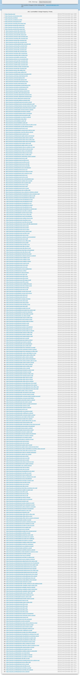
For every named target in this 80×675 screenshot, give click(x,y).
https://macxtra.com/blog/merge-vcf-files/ (16, 270)
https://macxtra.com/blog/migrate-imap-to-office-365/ (19, 602)
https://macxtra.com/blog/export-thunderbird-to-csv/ (19, 203)
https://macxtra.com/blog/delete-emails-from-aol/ (18, 308)
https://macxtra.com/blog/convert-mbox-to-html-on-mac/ (20, 461)
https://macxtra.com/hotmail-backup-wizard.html (17, 91)
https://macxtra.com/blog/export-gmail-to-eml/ (17, 325)
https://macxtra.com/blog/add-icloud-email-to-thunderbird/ (20, 426)
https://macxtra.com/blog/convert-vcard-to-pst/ (17, 263)
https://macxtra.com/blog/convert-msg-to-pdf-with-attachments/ (21, 224)
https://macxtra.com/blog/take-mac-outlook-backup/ (19, 465)
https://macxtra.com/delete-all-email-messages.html (18, 74)
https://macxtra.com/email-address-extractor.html (18, 100)
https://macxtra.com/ (10, 14)
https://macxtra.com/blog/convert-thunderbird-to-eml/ (19, 201)
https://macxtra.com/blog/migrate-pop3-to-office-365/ (19, 317)
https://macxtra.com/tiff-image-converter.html (17, 62)
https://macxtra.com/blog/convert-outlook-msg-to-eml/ (19, 218)
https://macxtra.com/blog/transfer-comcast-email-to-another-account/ (23, 396)
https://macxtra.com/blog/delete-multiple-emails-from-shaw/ (21, 542)
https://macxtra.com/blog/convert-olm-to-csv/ (17, 128)
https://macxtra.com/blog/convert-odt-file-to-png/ (18, 304)
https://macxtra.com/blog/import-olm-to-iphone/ (17, 671)
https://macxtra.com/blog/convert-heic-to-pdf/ (17, 493)
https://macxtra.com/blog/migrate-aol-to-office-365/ (18, 345)
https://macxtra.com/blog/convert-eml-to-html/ (17, 227)
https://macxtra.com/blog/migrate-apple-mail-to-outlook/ (19, 137)
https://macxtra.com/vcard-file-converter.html (17, 61)
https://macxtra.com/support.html (13, 21)
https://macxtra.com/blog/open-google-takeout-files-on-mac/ (21, 420)
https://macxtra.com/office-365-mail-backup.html (18, 92)
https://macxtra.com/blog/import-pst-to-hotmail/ (17, 529)
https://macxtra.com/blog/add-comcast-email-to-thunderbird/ (21, 433)
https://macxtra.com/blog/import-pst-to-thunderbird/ (18, 167)
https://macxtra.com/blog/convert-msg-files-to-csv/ (18, 220)
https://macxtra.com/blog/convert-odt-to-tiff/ (17, 306)
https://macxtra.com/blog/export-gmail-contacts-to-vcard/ (20, 503)
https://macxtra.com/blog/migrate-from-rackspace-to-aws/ (20, 505)
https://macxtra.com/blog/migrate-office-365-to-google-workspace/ (22, 518)
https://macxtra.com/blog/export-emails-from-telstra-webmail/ (21, 632)
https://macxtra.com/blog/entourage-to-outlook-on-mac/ (20, 439)
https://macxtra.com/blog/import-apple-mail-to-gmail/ (19, 445)
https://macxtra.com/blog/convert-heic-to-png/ (17, 287)
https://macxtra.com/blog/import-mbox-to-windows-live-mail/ (21, 476)
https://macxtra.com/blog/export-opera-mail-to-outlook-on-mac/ (21, 623)
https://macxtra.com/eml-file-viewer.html (15, 31)
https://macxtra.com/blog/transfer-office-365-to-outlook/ (20, 381)
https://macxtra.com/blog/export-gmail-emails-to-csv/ (19, 328)
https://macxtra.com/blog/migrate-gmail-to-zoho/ (18, 405)
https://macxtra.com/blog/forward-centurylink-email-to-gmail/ (20, 107)
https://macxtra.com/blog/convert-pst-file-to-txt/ (17, 160)
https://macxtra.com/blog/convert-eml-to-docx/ (17, 441)
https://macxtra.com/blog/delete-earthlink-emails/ (18, 533)
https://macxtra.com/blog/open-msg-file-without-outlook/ (19, 132)
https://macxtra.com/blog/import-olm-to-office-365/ (18, 190)
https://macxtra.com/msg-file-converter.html (16, 46)
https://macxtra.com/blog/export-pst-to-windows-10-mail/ (20, 523)
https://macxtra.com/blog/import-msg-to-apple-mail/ (19, 475)
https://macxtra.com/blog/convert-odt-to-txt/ (17, 295)
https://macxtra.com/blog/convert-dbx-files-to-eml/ (18, 248)
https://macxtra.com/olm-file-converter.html (16, 42)
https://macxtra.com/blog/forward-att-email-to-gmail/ (19, 402)
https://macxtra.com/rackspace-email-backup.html (18, 85)
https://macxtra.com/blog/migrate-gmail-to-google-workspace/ (21, 403)
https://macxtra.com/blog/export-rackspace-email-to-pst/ (20, 628)
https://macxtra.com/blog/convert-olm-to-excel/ (17, 469)
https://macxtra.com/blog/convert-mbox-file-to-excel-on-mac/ (21, 450)
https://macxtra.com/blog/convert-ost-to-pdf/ (17, 239)
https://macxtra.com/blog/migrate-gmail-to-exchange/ (19, 113)
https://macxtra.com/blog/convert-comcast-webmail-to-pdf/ (20, 104)
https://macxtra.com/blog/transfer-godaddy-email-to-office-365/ (21, 585)
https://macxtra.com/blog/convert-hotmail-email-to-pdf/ (19, 375)
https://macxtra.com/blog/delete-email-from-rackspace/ (19, 544)
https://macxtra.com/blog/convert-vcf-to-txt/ (16, 267)
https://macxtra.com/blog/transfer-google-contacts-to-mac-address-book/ (24, 583)
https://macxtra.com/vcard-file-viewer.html (16, 34)
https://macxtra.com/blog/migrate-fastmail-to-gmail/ (18, 581)
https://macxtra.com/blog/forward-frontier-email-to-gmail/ (20, 598)
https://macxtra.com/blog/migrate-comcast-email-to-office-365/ (21, 106)
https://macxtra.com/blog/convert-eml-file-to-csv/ (18, 666)
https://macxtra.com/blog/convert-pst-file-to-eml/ (17, 162)
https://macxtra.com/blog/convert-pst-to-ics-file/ (18, 458)
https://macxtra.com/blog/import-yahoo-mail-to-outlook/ (19, 357)
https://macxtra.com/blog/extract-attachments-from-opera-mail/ (21, 561)
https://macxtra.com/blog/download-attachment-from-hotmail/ (21, 568)
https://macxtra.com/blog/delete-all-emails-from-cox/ (19, 649)
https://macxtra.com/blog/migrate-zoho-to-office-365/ (19, 366)
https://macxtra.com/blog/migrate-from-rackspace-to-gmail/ (20, 347)
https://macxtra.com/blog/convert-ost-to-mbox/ (17, 484)
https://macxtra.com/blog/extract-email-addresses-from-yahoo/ (21, 385)
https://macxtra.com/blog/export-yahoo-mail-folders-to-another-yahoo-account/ (25, 448)
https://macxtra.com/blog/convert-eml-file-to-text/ (18, 482)
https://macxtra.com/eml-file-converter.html (16, 47)
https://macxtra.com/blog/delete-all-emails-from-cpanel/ (20, 536)
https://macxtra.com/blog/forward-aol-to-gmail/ (17, 338)
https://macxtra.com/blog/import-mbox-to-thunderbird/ (19, 150)
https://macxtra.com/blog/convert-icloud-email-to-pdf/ (19, 422)
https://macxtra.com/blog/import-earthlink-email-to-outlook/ (20, 549)
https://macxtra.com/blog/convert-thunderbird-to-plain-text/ (20, 197)
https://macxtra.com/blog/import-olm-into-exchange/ (19, 619)
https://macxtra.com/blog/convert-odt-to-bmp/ (17, 302)
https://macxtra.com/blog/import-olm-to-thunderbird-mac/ (20, 179)
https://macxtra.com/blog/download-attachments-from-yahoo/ (21, 566)
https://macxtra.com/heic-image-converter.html (17, 66)
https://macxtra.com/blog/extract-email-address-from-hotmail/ (21, 579)
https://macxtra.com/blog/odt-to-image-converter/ (18, 298)
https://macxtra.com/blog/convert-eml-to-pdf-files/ (18, 555)
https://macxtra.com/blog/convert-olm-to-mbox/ (17, 467)
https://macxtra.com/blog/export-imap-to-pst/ (17, 600)
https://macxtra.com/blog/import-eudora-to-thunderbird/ (19, 613)
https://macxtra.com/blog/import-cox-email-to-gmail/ (19, 437)
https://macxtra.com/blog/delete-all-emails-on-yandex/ (19, 540)
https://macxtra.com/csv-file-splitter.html (15, 70)
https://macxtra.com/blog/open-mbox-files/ (16, 119)
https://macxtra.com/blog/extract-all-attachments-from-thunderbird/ (22, 563)
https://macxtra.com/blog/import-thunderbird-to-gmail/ (19, 205)
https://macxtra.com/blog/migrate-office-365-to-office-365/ (20, 514)
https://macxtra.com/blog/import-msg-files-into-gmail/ (19, 222)
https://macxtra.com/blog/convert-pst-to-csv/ (16, 169)
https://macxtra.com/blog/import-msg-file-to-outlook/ (19, 210)
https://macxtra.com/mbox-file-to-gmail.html (16, 53)
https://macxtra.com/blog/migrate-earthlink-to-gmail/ (19, 548)
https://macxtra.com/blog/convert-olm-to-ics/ (16, 175)
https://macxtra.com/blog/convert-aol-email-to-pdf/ (18, 115)
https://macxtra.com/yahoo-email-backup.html (17, 87)
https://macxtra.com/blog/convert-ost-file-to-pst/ (18, 233)
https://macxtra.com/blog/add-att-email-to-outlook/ (18, 111)
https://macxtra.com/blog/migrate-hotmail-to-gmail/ (18, 372)
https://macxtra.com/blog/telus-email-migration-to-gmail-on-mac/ (22, 551)
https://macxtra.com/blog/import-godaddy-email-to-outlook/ (20, 587)
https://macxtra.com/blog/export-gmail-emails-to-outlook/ (20, 330)
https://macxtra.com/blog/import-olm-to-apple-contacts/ (19, 463)
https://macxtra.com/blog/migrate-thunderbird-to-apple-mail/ (21, 638)
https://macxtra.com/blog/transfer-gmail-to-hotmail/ (18, 407)
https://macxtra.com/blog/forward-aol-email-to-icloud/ (19, 102)
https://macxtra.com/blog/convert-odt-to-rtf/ (16, 297)
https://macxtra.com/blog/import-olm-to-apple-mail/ (18, 182)
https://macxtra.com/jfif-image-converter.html (17, 64)
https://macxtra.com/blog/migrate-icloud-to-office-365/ (19, 593)
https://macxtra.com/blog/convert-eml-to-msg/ (17, 225)
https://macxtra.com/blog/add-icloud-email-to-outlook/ (19, 428)
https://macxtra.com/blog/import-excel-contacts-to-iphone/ (20, 559)
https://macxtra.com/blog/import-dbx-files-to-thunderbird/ (20, 250)
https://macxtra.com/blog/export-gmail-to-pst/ (17, 501)
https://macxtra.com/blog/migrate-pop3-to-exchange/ (19, 499)
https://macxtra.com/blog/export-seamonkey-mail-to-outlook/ (21, 156)
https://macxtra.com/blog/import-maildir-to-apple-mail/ (19, 490)
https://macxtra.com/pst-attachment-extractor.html (18, 98)
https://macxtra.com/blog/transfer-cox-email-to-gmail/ (19, 411)
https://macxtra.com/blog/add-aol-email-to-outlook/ (18, 342)
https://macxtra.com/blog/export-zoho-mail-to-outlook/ (19, 364)
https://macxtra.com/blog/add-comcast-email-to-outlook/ (19, 109)
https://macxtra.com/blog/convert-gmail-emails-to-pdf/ (19, 336)
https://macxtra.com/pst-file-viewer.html (14, 25)
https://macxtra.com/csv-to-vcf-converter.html (17, 59)
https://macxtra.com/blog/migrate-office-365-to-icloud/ (19, 379)
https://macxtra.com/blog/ (11, 17)
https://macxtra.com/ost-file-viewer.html (14, 27)
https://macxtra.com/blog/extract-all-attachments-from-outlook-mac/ (23, 660)
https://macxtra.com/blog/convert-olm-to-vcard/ (17, 188)
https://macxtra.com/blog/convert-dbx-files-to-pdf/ (18, 252)
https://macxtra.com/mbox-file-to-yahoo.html (17, 55)
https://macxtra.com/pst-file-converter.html (16, 40)
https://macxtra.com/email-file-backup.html (16, 79)
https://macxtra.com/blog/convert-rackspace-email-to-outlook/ (21, 349)
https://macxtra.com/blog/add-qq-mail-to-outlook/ (18, 497)
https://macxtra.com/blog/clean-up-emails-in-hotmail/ (19, 654)
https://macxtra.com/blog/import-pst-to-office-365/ (18, 662)
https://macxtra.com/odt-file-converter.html (16, 68)
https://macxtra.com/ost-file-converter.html (16, 49)
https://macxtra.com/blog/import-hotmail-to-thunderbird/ (20, 508)
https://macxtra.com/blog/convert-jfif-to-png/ (17, 604)
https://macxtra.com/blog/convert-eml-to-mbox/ (17, 229)
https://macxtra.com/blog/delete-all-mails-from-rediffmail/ (20, 538)
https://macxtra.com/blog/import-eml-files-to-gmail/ (18, 668)
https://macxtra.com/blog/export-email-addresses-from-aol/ (20, 578)
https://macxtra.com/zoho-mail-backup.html (16, 89)
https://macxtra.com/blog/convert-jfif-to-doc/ (17, 606)
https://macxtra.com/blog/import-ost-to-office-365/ (18, 240)
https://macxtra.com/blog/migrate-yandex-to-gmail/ (18, 520)
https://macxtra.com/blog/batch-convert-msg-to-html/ (19, 212)
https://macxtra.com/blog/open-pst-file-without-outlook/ (19, 126)
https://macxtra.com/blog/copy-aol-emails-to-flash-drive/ (20, 416)
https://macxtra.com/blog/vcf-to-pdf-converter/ (17, 272)
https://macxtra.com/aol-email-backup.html (16, 83)
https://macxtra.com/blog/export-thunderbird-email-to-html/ (20, 641)
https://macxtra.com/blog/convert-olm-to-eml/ (17, 177)
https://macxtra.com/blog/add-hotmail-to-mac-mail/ (18, 510)
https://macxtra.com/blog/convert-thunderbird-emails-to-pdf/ (20, 195)
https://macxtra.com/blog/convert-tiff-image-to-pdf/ (18, 280)
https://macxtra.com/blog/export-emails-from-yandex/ (19, 418)
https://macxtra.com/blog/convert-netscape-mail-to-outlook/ (20, 615)
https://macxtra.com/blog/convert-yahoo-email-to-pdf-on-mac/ (21, 360)
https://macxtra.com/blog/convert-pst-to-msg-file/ (18, 165)
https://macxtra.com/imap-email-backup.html (17, 76)
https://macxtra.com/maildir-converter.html (16, 57)
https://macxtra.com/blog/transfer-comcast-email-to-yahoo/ (20, 415)
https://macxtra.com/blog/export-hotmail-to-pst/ (17, 512)
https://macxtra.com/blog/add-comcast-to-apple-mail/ (19, 431)
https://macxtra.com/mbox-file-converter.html (17, 38)
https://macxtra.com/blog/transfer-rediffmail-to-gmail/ (19, 630)
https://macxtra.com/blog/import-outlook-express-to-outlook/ (21, 255)
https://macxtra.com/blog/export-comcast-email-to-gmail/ (20, 394)
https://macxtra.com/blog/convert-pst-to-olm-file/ (17, 164)
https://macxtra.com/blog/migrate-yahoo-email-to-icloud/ (20, 362)
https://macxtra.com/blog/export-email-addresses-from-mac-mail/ (22, 388)
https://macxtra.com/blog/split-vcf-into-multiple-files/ (19, 269)
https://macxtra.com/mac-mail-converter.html (17, 36)
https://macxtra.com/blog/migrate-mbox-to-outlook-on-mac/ (20, 147)
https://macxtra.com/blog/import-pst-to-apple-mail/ (18, 527)
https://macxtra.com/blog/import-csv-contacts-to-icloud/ (19, 546)
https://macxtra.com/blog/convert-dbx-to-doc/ (17, 486)
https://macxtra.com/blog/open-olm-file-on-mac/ (18, 658)
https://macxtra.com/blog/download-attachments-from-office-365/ (22, 570)
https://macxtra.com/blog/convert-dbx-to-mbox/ (17, 246)
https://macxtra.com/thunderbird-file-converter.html (18, 44)
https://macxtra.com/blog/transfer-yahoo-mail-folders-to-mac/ (21, 353)
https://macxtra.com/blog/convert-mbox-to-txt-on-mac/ (19, 152)
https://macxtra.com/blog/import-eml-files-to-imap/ (18, 553)
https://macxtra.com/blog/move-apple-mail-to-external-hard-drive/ (22, 446)
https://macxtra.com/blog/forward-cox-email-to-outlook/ (19, 435)
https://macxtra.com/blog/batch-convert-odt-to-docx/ (19, 293)
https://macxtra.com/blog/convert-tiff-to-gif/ (16, 274)
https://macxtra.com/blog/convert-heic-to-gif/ (17, 495)
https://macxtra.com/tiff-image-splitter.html (16, 72)
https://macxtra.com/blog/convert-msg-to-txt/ (17, 617)
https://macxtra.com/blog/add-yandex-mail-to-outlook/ (19, 390)
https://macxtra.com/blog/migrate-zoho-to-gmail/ (18, 368)
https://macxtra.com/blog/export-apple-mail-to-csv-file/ (19, 145)
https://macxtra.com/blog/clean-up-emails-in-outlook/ (19, 656)
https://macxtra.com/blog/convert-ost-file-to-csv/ (18, 244)
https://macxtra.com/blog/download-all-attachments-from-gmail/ (22, 574)
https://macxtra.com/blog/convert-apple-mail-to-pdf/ (18, 143)
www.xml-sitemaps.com (52, 5)
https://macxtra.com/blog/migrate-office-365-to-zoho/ (19, 516)
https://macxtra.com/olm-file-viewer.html (15, 29)
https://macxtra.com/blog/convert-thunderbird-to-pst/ (19, 207)
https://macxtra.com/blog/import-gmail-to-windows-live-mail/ (21, 521)
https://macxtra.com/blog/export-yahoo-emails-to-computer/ (21, 506)
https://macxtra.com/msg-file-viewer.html (16, 32)
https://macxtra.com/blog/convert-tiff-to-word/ (17, 282)
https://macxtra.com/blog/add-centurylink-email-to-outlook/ (20, 400)
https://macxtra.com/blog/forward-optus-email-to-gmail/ (19, 624)
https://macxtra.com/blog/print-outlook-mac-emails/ (18, 454)
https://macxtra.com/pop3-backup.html (15, 77)
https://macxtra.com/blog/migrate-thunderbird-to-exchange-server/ (22, 636)
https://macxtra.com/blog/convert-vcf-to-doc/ (17, 265)
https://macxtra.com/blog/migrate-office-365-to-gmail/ (19, 377)
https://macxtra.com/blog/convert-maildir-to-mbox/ (18, 261)
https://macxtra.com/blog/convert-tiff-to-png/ (17, 276)
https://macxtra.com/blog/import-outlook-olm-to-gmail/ (19, 180)
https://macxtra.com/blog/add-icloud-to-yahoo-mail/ (18, 596)
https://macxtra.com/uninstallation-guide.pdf (16, 122)
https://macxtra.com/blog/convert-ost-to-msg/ (17, 235)
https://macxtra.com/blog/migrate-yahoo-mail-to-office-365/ (20, 355)
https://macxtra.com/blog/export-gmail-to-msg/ (17, 323)
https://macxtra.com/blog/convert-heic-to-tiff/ (17, 289)
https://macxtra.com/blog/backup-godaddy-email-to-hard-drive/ (21, 589)
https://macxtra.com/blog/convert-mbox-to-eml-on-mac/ (19, 149)
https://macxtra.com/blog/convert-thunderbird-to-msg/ (19, 199)
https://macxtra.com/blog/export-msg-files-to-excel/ (18, 473)
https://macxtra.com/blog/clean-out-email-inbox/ (18, 653)
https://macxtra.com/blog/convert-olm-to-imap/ (17, 443)
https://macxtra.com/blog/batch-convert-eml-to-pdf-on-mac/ (20, 130)
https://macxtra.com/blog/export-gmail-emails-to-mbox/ (19, 321)
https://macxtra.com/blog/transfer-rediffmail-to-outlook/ (19, 413)
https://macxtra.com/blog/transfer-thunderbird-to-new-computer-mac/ (23, 194)
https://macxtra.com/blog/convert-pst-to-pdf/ (16, 158)
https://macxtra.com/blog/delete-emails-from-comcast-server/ (21, 531)
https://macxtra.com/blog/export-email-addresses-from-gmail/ (21, 383)
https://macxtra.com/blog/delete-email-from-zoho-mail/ (19, 535)
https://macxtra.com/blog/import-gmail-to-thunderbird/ (19, 327)
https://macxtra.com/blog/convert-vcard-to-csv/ (17, 134)
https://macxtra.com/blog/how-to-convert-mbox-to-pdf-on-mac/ (21, 124)
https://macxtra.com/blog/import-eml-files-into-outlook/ (19, 669)
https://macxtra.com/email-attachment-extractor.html (19, 94)
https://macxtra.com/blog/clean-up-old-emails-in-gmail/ (19, 313)
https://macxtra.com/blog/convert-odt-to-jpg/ (17, 300)
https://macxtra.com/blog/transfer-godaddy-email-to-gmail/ (20, 591)
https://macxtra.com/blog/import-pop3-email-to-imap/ (19, 319)
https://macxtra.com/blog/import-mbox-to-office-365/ (18, 154)
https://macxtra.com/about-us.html (13, 19)
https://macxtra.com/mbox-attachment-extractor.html (19, 96)
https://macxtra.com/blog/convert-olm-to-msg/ (17, 184)
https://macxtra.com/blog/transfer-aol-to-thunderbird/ (19, 343)
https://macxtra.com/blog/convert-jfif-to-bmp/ (17, 611)
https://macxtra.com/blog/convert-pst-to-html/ (17, 456)
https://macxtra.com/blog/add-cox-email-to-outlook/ (18, 117)
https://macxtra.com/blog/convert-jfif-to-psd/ (17, 609)
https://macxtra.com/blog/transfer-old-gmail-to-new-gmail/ (20, 392)
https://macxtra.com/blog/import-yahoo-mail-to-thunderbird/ (20, 358)
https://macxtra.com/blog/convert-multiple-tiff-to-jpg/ (19, 283)
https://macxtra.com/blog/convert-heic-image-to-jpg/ (19, 285)
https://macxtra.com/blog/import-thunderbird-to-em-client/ (20, 471)
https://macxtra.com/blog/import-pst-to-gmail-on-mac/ (19, 173)
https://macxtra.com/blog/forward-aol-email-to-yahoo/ (19, 340)
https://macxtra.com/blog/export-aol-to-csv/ (16, 409)
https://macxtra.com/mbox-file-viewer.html (15, 23)
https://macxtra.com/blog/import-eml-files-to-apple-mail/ (20, 480)
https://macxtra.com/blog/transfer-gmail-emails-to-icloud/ (20, 647)
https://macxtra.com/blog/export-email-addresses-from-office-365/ (22, 387)
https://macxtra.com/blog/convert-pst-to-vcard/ (17, 460)
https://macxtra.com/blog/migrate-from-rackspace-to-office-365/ (22, 351)
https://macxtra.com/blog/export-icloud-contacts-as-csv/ (20, 594)
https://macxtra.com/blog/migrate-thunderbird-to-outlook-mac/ (21, 209)
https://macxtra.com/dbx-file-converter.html (16, 51)
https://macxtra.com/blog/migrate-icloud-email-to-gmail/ (20, 430)
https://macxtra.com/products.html (13, 16)
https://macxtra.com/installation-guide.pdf (16, 121)
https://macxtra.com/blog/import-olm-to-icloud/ (17, 664)
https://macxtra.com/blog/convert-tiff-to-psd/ (17, 491)
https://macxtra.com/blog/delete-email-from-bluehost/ (19, 312)
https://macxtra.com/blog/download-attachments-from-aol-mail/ (21, 572)
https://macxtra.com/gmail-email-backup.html (17, 81)
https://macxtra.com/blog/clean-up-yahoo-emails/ (18, 315)
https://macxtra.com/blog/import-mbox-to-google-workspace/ (21, 452)
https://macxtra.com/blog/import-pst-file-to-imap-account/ (20, 525)
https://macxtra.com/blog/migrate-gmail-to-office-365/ (19, 332)
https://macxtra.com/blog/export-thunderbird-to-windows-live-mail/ (22, 634)
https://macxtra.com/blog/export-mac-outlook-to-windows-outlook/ (22, 192)
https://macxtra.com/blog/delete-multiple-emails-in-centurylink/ (21, 651)
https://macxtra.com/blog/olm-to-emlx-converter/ (18, 621)
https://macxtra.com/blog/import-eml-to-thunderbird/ (19, 478)
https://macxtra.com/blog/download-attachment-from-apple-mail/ (22, 564)
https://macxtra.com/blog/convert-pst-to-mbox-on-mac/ (19, 171)
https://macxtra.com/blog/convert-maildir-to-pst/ (18, 257)
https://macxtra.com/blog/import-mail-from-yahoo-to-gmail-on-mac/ (22, 645)
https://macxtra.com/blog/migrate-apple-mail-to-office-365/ (20, 139)
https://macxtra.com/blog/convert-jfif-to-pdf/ (17, 608)
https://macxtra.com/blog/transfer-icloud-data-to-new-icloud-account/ (23, 424)
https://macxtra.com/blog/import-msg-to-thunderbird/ (19, 216)
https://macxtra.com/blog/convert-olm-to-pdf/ (17, 186)
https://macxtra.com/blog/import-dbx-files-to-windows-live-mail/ (21, 488)
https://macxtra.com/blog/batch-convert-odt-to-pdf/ (18, 291)
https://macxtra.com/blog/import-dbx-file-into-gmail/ (18, 254)
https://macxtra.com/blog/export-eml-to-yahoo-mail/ (19, 231)
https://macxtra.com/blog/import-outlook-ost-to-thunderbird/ (20, 237)
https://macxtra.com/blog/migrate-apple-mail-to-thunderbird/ (20, 141)
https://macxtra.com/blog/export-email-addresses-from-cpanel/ (21, 576)
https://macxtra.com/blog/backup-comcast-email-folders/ (20, 398)
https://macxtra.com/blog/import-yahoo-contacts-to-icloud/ (20, 643)
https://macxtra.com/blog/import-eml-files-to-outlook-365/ (20, 557)
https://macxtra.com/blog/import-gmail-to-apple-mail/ (19, 334)
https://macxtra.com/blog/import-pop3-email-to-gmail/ (19, 626)
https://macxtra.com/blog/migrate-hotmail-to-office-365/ (19, 373)
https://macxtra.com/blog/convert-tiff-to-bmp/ (17, 278)
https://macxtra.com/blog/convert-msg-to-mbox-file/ (19, 214)
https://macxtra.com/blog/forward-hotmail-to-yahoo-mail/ (20, 370)
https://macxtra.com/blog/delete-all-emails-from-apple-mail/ (20, 310)
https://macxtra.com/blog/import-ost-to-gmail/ (17, 242)
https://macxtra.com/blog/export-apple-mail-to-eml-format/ (20, 135)
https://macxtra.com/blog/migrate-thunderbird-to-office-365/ (21, 639)
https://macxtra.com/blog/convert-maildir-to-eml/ (18, 259)
